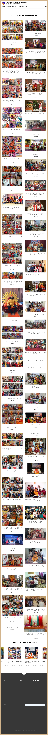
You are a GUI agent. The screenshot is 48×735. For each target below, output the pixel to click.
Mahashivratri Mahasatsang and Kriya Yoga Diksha (36, 295)
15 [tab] (26, 665)
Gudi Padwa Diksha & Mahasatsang (36, 476)
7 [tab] (12, 665)
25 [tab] (44, 665)
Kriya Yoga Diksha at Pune (36, 314)
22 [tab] (39, 665)
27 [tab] (21, 667)
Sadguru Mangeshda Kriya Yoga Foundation (16, 2)
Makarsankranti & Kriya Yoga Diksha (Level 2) (12, 319)
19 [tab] (33, 665)
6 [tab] (10, 665)
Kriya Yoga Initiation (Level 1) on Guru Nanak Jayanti (12, 626)
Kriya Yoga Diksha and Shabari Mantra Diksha (12, 282)
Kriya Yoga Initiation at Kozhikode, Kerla (36, 233)
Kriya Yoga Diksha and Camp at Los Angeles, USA (35, 500)
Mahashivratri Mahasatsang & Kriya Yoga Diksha (35, 114)
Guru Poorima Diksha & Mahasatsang (35, 432)
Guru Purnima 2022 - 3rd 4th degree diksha (12, 159)
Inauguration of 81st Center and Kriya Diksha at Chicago (35, 610)
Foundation (21, 6)
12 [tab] (21, 665)
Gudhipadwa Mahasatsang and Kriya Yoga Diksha (36, 254)
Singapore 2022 (12, 188)
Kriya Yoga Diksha (12, 341)
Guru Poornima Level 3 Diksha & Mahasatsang (36, 73)
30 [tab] (26, 667)
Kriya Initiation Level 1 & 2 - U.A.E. (12, 618)
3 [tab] (5, 665)
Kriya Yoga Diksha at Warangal (36, 133)
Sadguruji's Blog (8, 713)
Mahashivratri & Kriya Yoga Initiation (12, 547)
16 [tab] (28, 665)
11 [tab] (19, 665)
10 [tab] (17, 665)
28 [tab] (23, 667)
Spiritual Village (8, 692)
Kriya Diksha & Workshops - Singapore (12, 369)
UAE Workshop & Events (36, 367)
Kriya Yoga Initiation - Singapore (12, 471)
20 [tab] (35, 665)
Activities (6, 709)
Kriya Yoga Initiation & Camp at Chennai (35, 387)
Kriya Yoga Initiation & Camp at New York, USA (35, 542)
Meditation (7, 715)
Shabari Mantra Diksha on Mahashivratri (12, 426)
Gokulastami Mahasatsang (36, 425)
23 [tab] (40, 665)
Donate (35, 686)
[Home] (3, 3)
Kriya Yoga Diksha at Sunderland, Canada (36, 522)
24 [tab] (42, 665)
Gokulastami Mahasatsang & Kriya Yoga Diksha (35, 194)
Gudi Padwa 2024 (12, 42)
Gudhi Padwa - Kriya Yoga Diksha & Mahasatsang (35, 94)
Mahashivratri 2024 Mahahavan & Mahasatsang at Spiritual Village (12, 71)
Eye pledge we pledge (38, 688)
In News (6, 686)
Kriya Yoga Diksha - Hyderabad (12, 499)
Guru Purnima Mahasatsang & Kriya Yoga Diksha (36, 213)
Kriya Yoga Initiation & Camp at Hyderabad (35, 406)
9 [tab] (16, 665)
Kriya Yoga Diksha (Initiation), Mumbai (35, 353)
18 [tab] (31, 665)
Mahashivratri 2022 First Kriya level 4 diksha (12, 266)
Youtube (21, 690)
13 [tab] (23, 665)
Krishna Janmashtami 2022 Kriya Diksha (12, 130)
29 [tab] (24, 667)
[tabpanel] (32, 655)
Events (26, 6)
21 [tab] (37, 665)
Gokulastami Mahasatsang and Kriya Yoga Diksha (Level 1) (36, 52)
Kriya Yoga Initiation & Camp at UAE (35, 174)
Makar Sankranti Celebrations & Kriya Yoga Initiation (12, 528)
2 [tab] (3, 665)
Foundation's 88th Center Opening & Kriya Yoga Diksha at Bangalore (35, 332)
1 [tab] (2, 665)
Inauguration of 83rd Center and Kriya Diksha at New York (36, 566)
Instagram (21, 686)
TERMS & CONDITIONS (7, 722)
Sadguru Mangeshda (6, 6)
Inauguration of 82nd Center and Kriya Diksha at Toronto (35, 590)
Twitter (20, 688)
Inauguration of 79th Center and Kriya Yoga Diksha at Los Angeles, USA (36, 635)
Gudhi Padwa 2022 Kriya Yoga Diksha (12, 237)
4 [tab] (7, 665)
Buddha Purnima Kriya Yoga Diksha (12, 208)
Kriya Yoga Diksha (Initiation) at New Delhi (36, 457)
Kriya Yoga (14, 6)
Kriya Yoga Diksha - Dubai (12, 398)
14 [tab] (24, 665)
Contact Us (36, 684)
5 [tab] (9, 665)
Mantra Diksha (36, 33)
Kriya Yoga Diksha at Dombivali (36, 153)
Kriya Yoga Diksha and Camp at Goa (35, 275)
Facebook (21, 684)
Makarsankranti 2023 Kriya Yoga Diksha (12, 101)
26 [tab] (46, 665)
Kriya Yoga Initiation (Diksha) (36, 360)
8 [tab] (14, 665)
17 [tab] (30, 665)
